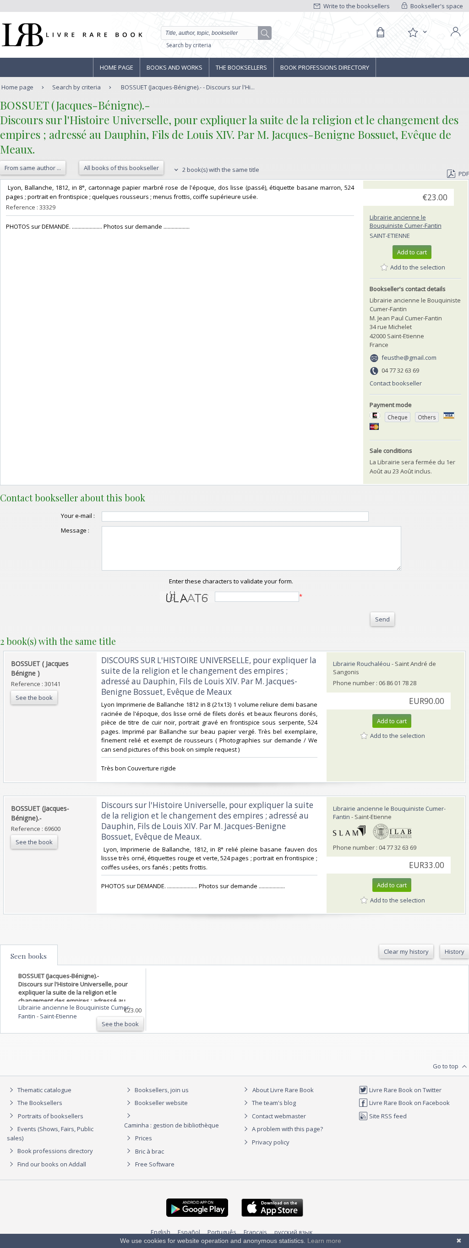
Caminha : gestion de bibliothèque (171, 1125)
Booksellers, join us (161, 1090)
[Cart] (380, 32)
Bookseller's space (436, 6)
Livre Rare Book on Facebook (409, 1103)
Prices (143, 1138)
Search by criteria (188, 45)
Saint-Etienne (390, 235)
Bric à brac (149, 1151)
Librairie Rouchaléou (361, 664)
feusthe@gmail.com (409, 357)
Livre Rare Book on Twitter (405, 1090)
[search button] (265, 33)
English (160, 1232)
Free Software (155, 1164)
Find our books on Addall (51, 1164)
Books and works (174, 67)
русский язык (293, 1232)
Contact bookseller (396, 383)
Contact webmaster (278, 1116)
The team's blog (273, 1103)
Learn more (324, 1240)
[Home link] (71, 35)
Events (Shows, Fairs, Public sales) (50, 1133)
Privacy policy (270, 1142)
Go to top (446, 1066)
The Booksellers (241, 67)
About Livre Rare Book (283, 1090)
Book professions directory (324, 67)
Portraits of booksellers (50, 1116)
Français (255, 1232)
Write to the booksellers (356, 6)
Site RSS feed (387, 1116)
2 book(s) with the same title (220, 169)
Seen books (29, 956)
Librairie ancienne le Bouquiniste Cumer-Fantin (406, 221)
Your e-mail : (78, 515)
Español (189, 1232)
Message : (75, 530)
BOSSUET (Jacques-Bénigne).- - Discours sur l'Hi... (188, 87)
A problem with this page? (287, 1129)
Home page (116, 67)
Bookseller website (160, 1103)
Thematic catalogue (43, 1090)
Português (221, 1232)
